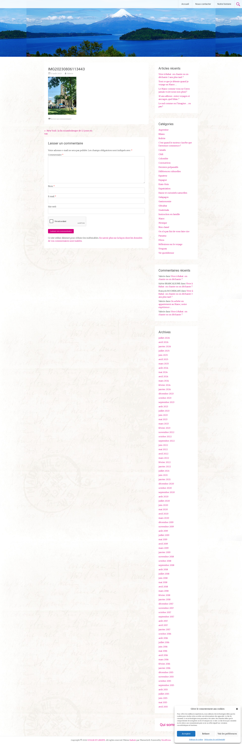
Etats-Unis (164, 184)
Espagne (163, 180)
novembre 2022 (166, 432)
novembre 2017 (166, 608)
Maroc (162, 218)
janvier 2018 (164, 599)
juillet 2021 (164, 471)
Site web (52, 206)
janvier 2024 (165, 389)
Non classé (164, 227)
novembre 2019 (166, 526)
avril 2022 (163, 453)
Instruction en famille (169, 214)
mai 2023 (163, 419)
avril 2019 (163, 543)
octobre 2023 (165, 398)
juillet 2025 (164, 350)
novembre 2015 (166, 676)
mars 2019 (164, 548)
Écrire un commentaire (61, 119)
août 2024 (163, 368)
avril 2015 (163, 706)
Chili (161, 154)
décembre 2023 (166, 393)
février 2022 (165, 462)
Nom (51, 186)
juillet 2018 (164, 573)
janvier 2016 (164, 668)
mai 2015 (163, 702)
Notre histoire (224, 4)
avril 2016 (163, 655)
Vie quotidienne (166, 253)
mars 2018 (164, 591)
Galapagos (164, 197)
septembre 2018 (166, 565)
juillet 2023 (164, 411)
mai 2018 (163, 582)
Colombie (163, 158)
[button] (237, 709)
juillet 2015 (164, 694)
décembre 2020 (166, 483)
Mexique (163, 223)
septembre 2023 (166, 402)
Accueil (185, 4)
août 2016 (163, 638)
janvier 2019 (164, 552)
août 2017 (163, 621)
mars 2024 (164, 381)
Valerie (70, 73)
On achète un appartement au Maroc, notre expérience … (173, 304)
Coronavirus (165, 163)
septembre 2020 (167, 492)
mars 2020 (164, 518)
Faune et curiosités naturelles (173, 193)
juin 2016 (163, 646)
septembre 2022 (167, 441)
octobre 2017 (165, 612)
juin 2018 (163, 578)
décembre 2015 (166, 672)
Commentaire (55, 154)
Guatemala (164, 210)
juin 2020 (163, 505)
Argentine (164, 130)
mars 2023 (164, 423)
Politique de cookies (196, 739)
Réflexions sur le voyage (170, 244)
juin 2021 (163, 475)
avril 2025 (163, 359)
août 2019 (163, 531)
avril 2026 (163, 342)
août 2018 (163, 569)
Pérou (161, 240)
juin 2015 (163, 698)
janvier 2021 (165, 479)
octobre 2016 (165, 634)
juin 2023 (163, 415)
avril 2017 (163, 625)
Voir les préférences (227, 734)
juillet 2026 (164, 338)
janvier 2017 (164, 629)
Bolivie (162, 138)
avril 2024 (163, 376)
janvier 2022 (165, 466)
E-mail (52, 196)
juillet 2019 (164, 535)
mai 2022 (163, 449)
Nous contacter (203, 4)
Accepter (186, 734)
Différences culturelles (170, 171)
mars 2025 (164, 363)
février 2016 (164, 664)
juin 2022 (163, 445)
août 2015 (163, 689)
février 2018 (164, 595)
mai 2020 (163, 509)
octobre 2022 (165, 436)
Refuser (205, 734)
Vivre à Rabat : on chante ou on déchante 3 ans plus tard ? (176, 294)
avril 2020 (163, 513)
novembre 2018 (166, 556)
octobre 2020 (165, 488)
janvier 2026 (165, 346)
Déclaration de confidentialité (214, 739)
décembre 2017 (166, 603)
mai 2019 (163, 539)
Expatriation (165, 188)
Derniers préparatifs (168, 167)
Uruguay (163, 248)
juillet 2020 (164, 501)
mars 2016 (164, 659)
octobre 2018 (165, 561)
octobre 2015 (165, 681)
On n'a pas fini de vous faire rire (174, 231)
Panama (162, 235)
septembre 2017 (166, 616)
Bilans (162, 134)
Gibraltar (163, 205)
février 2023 (164, 428)
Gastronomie (165, 201)
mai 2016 (163, 651)
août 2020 (163, 496)
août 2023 (163, 406)
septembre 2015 (166, 685)
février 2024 (165, 385)
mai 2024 (163, 372)
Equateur (163, 175)
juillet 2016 (164, 642)
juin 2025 (163, 355)
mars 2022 (164, 458)
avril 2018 (163, 586)
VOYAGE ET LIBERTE (23, 4)
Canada (162, 150)
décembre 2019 (166, 522)
